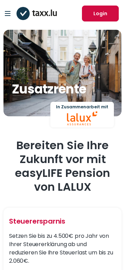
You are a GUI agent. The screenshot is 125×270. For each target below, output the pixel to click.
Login (100, 13)
